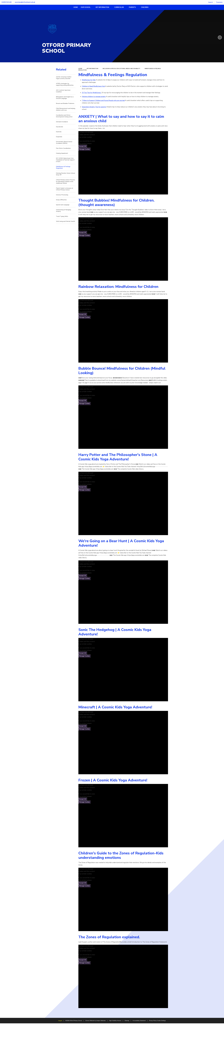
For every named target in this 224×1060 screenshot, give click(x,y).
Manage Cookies (84, 149)
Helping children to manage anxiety (94, 97)
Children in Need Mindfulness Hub (93, 86)
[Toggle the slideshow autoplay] (220, 37)
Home (80, 68)
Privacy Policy (153, 1020)
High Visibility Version (115, 1020)
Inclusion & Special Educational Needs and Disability (121, 68)
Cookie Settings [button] (161, 1020)
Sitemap (127, 1020)
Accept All (82, 146)
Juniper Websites (101, 1020)
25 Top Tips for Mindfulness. (91, 93)
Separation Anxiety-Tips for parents (94, 107)
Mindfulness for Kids (89, 80)
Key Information (92, 68)
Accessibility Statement (139, 1020)
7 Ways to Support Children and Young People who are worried (103, 100)
